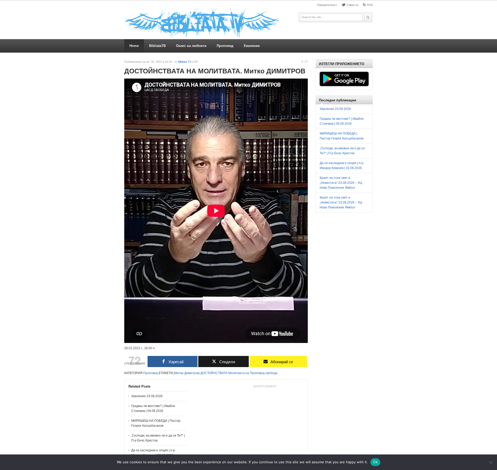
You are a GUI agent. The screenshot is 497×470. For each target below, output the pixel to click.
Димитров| (192, 373)
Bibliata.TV (184, 61)
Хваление (252, 46)
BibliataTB (157, 46)
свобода (271, 373)
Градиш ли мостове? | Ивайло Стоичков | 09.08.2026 (153, 408)
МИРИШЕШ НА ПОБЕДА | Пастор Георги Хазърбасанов (155, 423)
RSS (370, 4)
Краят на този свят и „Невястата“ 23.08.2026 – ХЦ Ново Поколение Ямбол (341, 183)
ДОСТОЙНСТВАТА (214, 373)
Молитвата (236, 373)
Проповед (225, 46)
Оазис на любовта (191, 46)
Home (134, 46)
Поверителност (327, 4)
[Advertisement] (265, 422)
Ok (375, 462)
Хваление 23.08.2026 (147, 396)
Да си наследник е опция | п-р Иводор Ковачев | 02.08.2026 (153, 452)
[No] (490, 462)
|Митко (179, 373)
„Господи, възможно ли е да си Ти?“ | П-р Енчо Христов (158, 438)
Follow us (353, 4)
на (247, 373)
